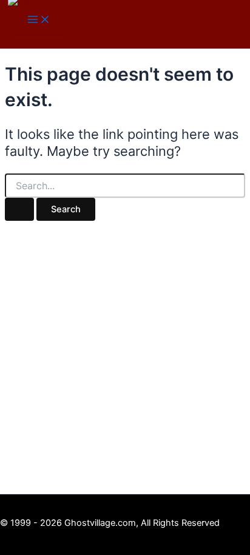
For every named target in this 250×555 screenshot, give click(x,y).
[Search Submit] (19, 209)
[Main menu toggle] (39, 20)
